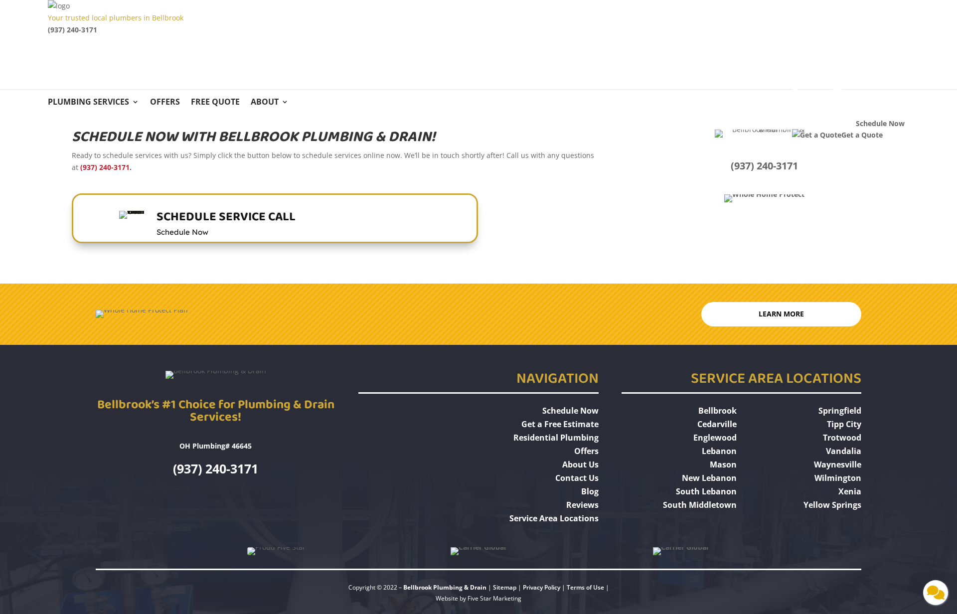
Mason (723, 464)
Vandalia (843, 451)
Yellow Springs (832, 504)
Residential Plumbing (556, 437)
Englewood (715, 437)
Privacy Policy (541, 587)
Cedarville (717, 424)
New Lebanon (709, 477)
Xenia (849, 491)
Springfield (839, 410)
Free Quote (215, 102)
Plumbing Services (88, 102)
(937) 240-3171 (72, 29)
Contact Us (577, 477)
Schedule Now (570, 410)
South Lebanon (706, 491)
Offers (165, 102)
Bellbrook (717, 410)
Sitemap (504, 587)
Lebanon (719, 451)
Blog (590, 491)
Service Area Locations (554, 518)
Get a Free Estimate (560, 424)
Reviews (582, 504)
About (265, 102)
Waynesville (837, 464)
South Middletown (700, 504)
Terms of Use (586, 587)
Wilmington (837, 477)
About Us (580, 464)
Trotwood (842, 437)
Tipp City (844, 424)
